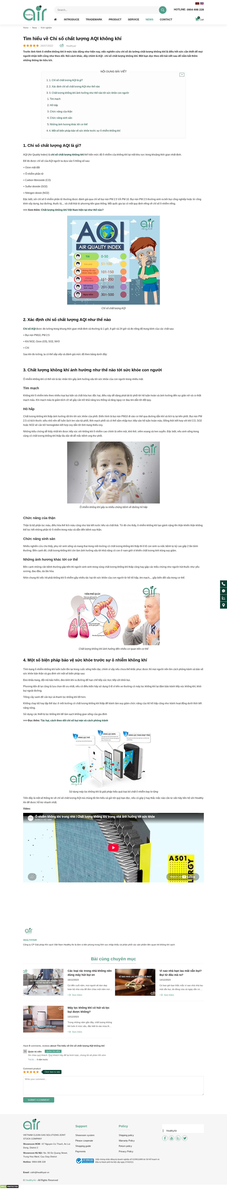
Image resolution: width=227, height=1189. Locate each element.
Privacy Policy (126, 1151)
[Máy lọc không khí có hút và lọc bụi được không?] (43, 1019)
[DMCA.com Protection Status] (9, 1187)
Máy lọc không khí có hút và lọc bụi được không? (88, 1009)
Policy (123, 1126)
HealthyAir (171, 1130)
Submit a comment (39, 1100)
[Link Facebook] (165, 1138)
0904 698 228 (189, 9)
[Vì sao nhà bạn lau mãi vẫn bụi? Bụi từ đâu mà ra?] (135, 982)
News (149, 19)
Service (133, 19)
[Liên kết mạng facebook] (223, 591)
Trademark (94, 19)
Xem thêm (77, 995)
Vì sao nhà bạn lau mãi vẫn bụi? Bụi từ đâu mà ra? (181, 972)
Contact (166, 19)
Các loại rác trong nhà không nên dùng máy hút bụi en (90, 972)
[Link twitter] (184, 1138)
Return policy (125, 1146)
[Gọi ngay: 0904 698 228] (223, 584)
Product (115, 19)
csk (32, 1172)
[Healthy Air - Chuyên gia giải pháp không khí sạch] (35, 13)
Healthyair (30, 940)
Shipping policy (126, 1135)
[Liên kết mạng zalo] (223, 598)
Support (81, 1126)
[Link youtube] (171, 1138)
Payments (80, 1151)
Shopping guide (83, 1146)
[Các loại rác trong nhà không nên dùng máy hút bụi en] (43, 982)
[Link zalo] (178, 1138)
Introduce (71, 19)
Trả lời (31, 1059)
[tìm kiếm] (162, 10)
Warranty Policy (127, 1140)
